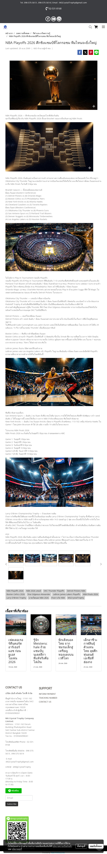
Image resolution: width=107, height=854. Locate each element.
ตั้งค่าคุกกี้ (81, 846)
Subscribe (11, 804)
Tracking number (48, 698)
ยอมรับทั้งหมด (96, 846)
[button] (89, 27)
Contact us (45, 702)
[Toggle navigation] (103, 27)
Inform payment (47, 694)
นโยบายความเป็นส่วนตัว (62, 846)
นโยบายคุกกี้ (17, 849)
